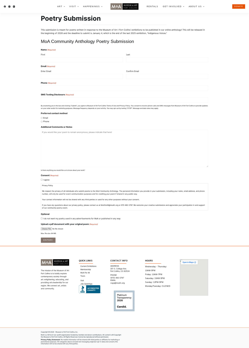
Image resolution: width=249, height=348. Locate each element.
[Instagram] (9, 7)
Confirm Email (132, 71)
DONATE (238, 6)
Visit (72, 6)
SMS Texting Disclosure (57, 94)
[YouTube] (14, 7)
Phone (48, 83)
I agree (46, 180)
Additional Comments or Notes (56, 127)
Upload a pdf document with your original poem (69, 224)
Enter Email (46, 71)
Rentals (152, 6)
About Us (195, 6)
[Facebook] (5, 7)
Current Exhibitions (88, 266)
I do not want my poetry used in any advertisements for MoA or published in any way (81, 218)
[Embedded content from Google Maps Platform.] (194, 277)
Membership (85, 269)
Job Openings (86, 284)
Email (45, 118)
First (43, 54)
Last (128, 54)
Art (59, 6)
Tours (82, 276)
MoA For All (85, 273)
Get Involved (172, 6)
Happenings (91, 6)
